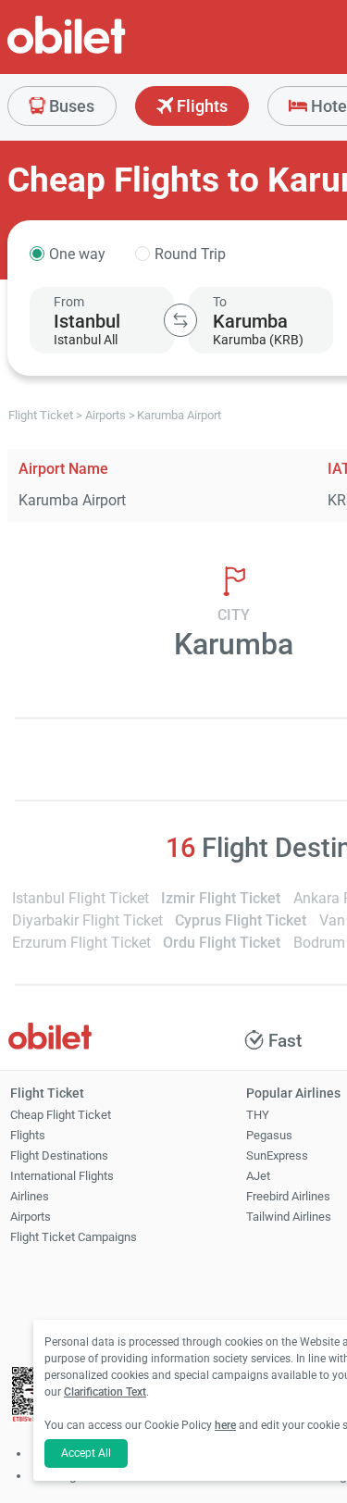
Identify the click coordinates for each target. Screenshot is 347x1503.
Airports (30, 1217)
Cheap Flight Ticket (60, 1115)
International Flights (62, 1176)
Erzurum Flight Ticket (81, 942)
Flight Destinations (59, 1155)
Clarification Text (105, 1391)
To (220, 301)
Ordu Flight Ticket (221, 942)
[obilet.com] (111, 51)
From (69, 301)
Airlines (29, 1196)
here (225, 1425)
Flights (200, 106)
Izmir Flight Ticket (220, 898)
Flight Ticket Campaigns (73, 1237)
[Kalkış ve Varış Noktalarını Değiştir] (180, 320)
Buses (69, 106)
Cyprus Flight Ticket (240, 920)
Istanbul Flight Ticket (80, 898)
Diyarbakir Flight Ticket (87, 920)
